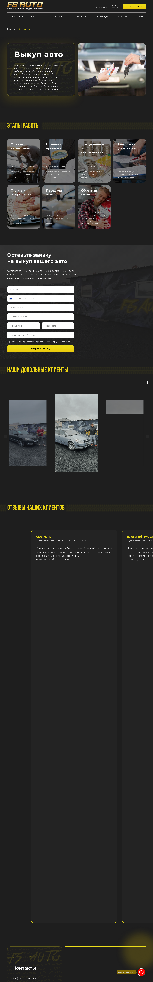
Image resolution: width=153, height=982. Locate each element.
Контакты (36, 17)
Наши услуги (16, 17)
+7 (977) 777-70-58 (25, 978)
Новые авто (82, 17)
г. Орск (115, 5)
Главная (11, 29)
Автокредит (103, 17)
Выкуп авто (124, 17)
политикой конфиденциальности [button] (55, 342)
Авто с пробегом (59, 17)
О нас (141, 17)
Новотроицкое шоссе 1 (106, 7)
